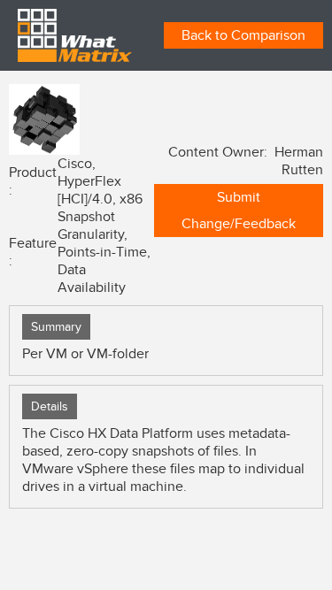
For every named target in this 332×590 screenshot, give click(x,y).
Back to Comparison (243, 35)
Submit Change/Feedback (238, 210)
